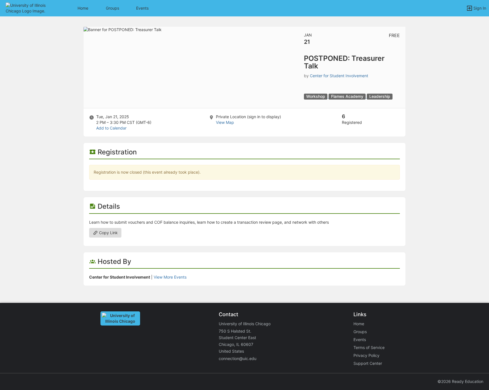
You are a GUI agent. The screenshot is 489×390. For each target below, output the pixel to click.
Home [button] (83, 8)
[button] (29, 7)
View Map (225, 122)
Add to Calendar (111, 128)
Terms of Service (369, 347)
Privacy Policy (366, 355)
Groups (112, 8)
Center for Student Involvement (339, 75)
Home (358, 323)
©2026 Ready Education (460, 381)
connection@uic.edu (237, 358)
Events (142, 8)
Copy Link (108, 232)
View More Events (170, 277)
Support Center (367, 363)
